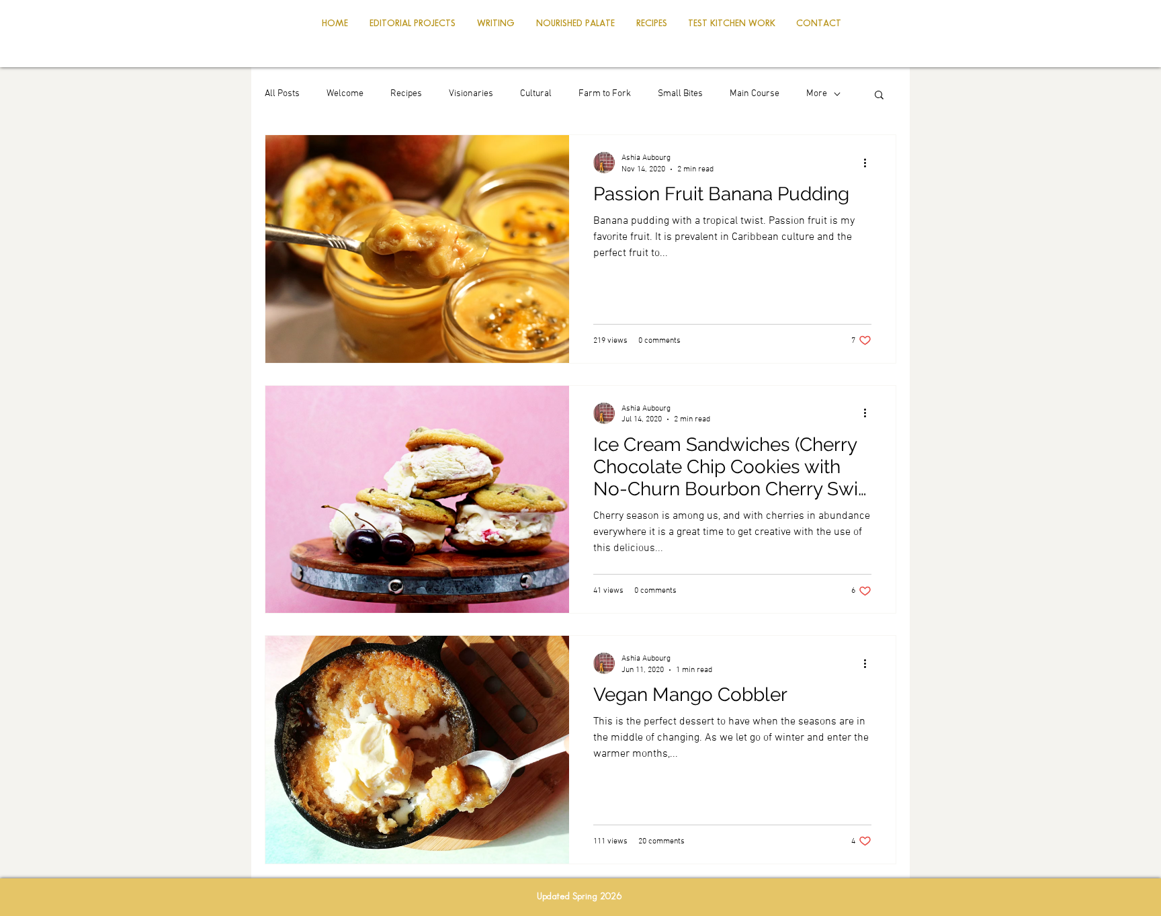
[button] (879, 96)
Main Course (754, 93)
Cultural (536, 93)
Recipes (406, 93)
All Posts (282, 93)
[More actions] (869, 163)
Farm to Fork (604, 93)
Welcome (345, 93)
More (816, 93)
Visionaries (471, 93)
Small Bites (680, 93)
